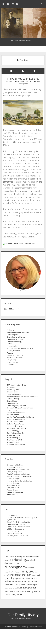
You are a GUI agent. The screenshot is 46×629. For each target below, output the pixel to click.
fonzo (11, 574)
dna (35, 568)
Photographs (23, 83)
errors (18, 572)
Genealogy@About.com (16, 524)
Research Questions (15, 355)
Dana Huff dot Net (14, 394)
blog (12, 559)
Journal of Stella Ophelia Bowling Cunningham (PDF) (19, 477)
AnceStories (11, 387)
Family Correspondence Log (17, 469)
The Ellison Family (14, 435)
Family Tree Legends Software (18, 474)
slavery (28, 591)
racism (16, 591)
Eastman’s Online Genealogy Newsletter (22, 396)
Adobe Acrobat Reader (16, 467)
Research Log (12, 490)
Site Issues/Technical (15, 357)
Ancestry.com (12, 515)
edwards (7, 572)
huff (13, 581)
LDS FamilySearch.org (15, 529)
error (12, 571)
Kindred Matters (13, 415)
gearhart (36, 575)
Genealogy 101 (13, 334)
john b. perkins (28, 581)
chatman (8, 563)
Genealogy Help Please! (16, 405)
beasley (6, 560)
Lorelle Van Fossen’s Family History (20, 417)
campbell (30, 560)
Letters (9, 344)
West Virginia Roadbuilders (17, 536)
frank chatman (23, 574)
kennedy (15, 584)
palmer (32, 587)
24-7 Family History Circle (16, 385)
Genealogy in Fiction (15, 339)
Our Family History (23, 614)
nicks (18, 588)
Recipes (10, 353)
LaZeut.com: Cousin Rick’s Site (18, 526)
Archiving (10, 330)
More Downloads (13, 485)
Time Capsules (12, 494)
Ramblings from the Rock (16, 428)
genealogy (10, 578)
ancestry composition (33, 556)
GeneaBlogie (12, 401)
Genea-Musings (13, 399)
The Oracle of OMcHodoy (16, 440)
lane (22, 585)
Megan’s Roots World (15, 421)
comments (16, 563)
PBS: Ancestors (13, 531)
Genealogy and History (16, 337)
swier (37, 591)
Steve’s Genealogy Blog (16, 433)
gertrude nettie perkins (27, 578)
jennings (19, 581)
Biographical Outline (15, 465)
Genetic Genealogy (14, 341)
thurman (7, 594)
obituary (24, 587)
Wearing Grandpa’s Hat (16, 444)
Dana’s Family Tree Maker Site (18, 522)
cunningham (15, 567)
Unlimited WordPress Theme (15, 626)
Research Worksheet (15, 492)
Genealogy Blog (13, 403)
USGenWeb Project (14, 533)
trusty (13, 594)
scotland (21, 591)
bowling (20, 560)
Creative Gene (12, 392)
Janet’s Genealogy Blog (16, 412)
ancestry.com (21, 556)
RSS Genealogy (13, 431)
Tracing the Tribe (13, 442)
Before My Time (13, 389)
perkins (6, 591)
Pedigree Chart (13, 488)
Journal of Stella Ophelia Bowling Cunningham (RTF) (19, 482)
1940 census (10, 556)
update (19, 594)
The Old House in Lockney (23, 78)
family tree (27, 571)
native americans (10, 588)
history (7, 581)
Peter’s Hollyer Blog (14, 426)
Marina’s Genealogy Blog (16, 419)
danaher (30, 567)
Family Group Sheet (14, 472)
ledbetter (27, 585)
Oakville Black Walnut (15, 424)
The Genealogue (13, 437)
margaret (34, 585)
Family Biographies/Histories (25, 81)
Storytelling (11, 360)
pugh (11, 591)
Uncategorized (12, 362)
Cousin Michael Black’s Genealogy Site (22, 517)
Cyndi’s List (11, 520)
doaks (39, 568)
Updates (10, 364)
